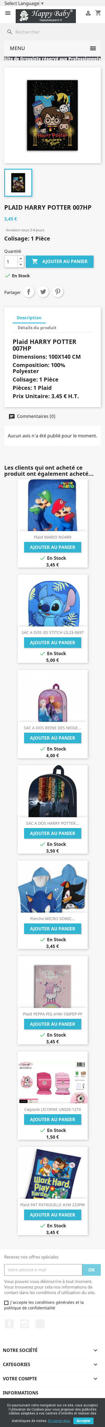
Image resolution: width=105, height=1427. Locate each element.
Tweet (43, 291)
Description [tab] (29, 317)
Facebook (9, 1323)
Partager (28, 291)
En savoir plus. (59, 1421)
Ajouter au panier (60, 261)
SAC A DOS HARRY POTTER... (52, 823)
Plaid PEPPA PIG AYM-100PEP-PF (52, 1014)
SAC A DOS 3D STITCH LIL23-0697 (53, 632)
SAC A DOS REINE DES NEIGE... (52, 727)
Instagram (24, 1323)
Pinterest (57, 291)
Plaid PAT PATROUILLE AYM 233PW (52, 1204)
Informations (20, 1393)
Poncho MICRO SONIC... (52, 918)
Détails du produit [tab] (37, 327)
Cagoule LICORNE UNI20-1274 (52, 1109)
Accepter (83, 1421)
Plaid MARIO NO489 (52, 537)
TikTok (40, 1323)
